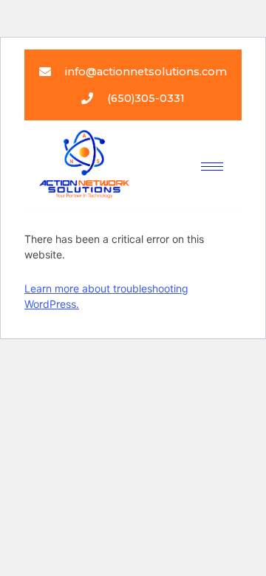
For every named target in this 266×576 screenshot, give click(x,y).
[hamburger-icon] (212, 166)
